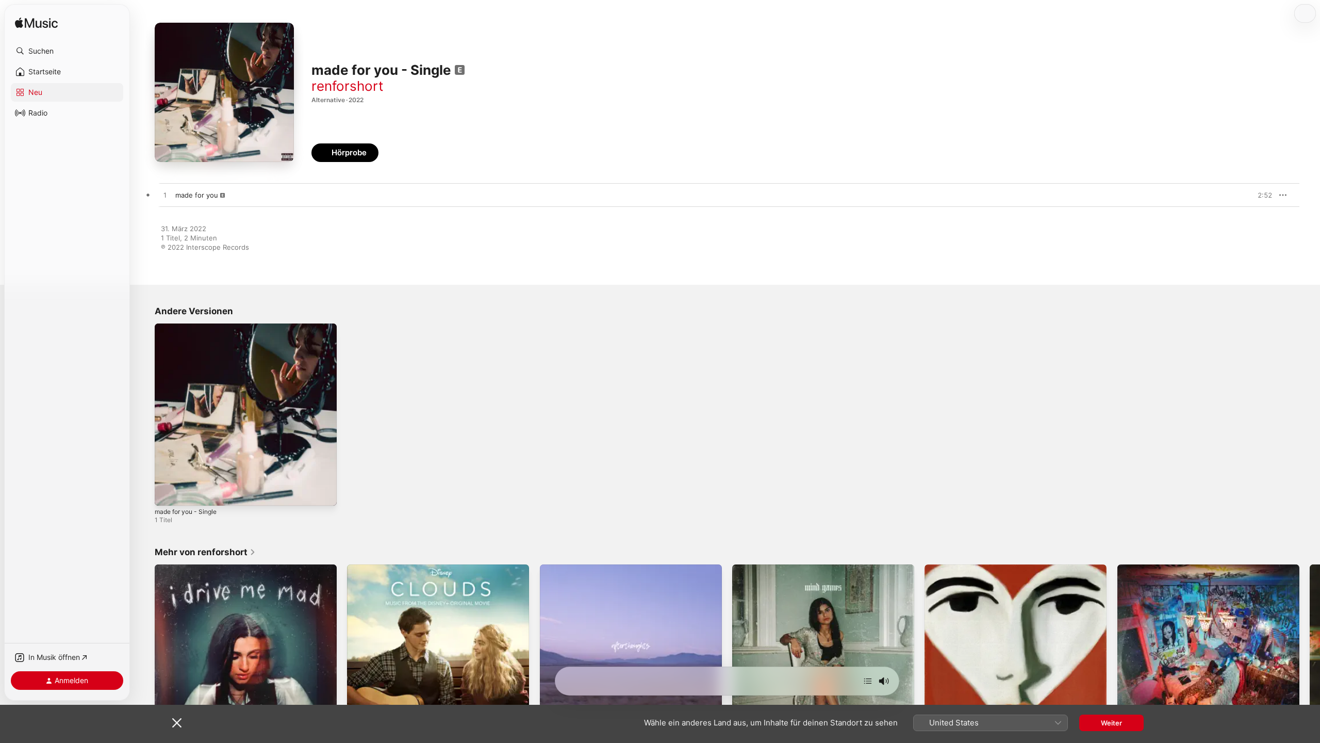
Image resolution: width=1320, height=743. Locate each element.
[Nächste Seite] (1309, 655)
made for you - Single (189, 328)
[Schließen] (177, 723)
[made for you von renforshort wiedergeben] (165, 195)
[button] (67, 51)
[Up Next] (868, 681)
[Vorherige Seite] (144, 655)
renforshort (347, 86)
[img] (36, 23)
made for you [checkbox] (196, 195)
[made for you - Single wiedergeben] (167, 492)
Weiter (1111, 723)
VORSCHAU (1258, 195)
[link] (205, 552)
